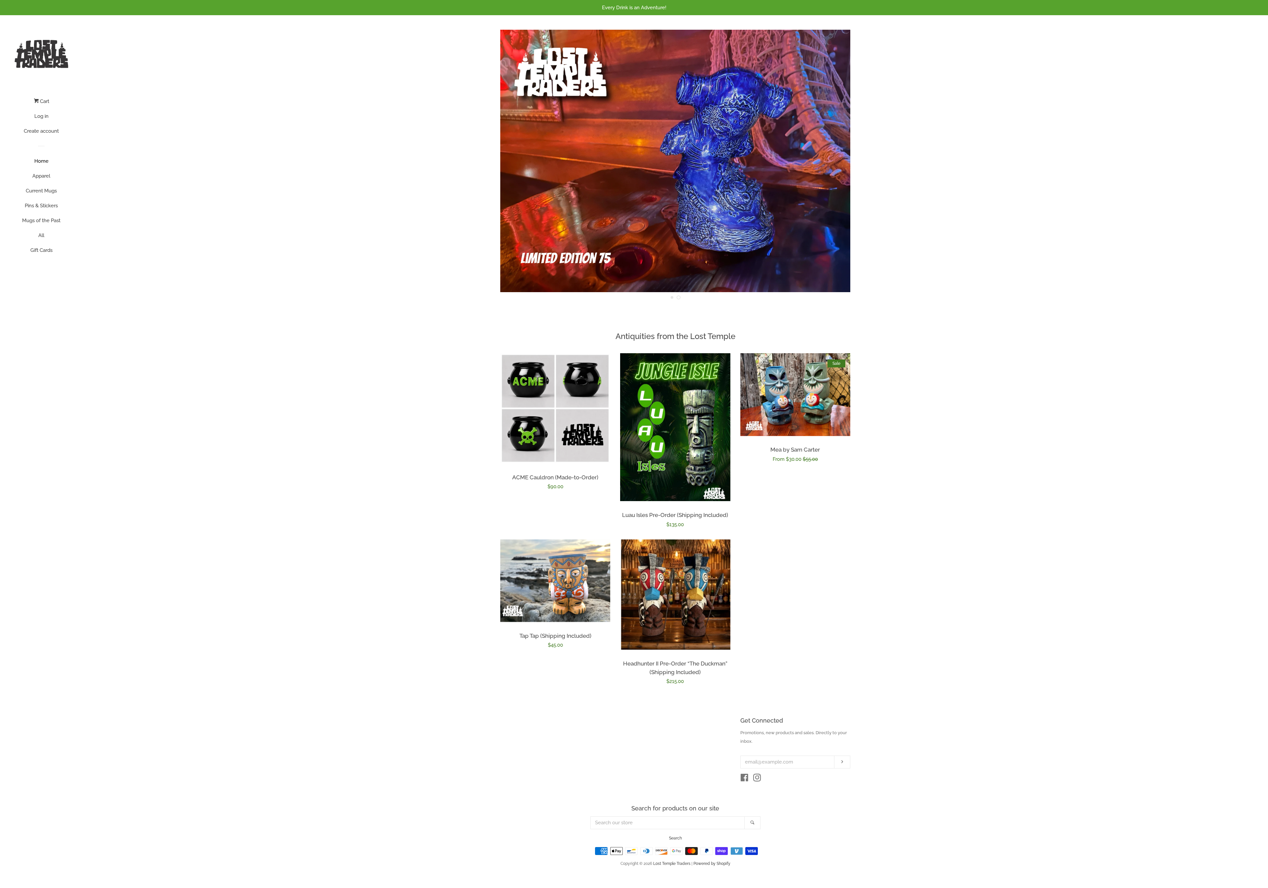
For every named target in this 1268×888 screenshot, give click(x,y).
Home (41, 161)
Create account (41, 131)
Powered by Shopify (711, 863)
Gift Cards (41, 250)
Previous (514, 161)
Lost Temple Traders (671, 863)
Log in (41, 116)
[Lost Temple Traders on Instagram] (757, 779)
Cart (44, 101)
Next (836, 161)
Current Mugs (41, 191)
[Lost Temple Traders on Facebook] (744, 779)
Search (675, 838)
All (41, 235)
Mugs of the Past (41, 220)
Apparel (41, 176)
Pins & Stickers (41, 206)
